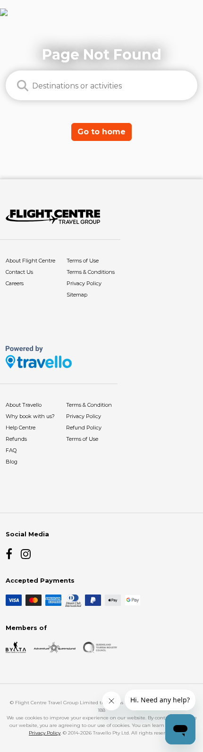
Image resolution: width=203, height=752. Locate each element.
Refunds (16, 439)
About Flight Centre (30, 260)
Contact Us (19, 272)
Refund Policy (84, 427)
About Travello (24, 405)
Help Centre (20, 427)
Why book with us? (30, 416)
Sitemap (77, 294)
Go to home (101, 131)
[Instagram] (26, 554)
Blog (11, 461)
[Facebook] (11, 554)
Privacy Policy (84, 283)
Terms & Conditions (91, 272)
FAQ (11, 450)
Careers (15, 283)
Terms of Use (83, 260)
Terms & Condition (89, 405)
